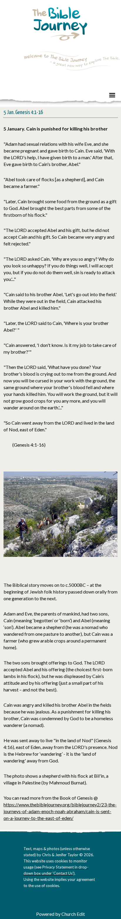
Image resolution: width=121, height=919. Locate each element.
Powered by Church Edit (60, 914)
